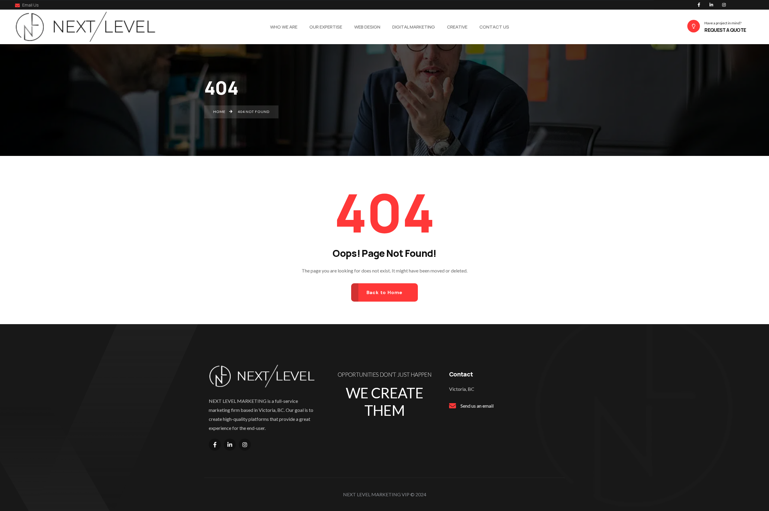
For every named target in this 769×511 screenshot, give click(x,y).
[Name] (89, 27)
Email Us (30, 5)
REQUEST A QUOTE (725, 30)
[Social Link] (699, 5)
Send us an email (477, 406)
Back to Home (384, 292)
